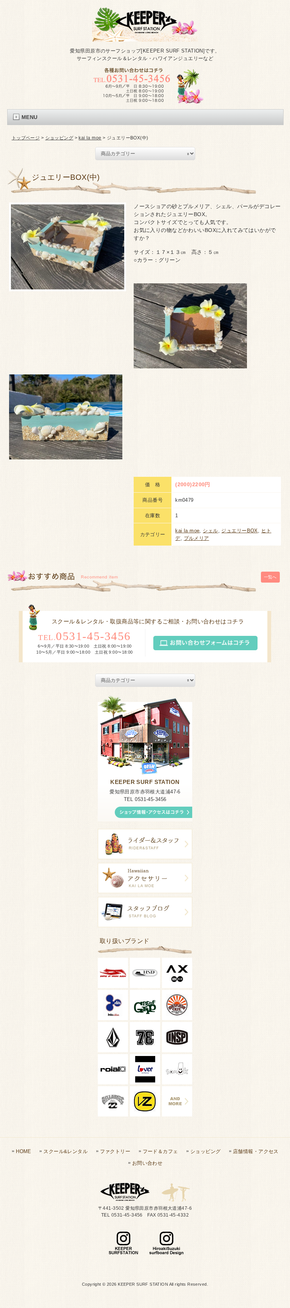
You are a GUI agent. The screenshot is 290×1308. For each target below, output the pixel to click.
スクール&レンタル (65, 1151)
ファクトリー (115, 1151)
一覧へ (270, 577)
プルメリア (196, 538)
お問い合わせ (147, 1163)
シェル (210, 530)
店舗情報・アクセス (256, 1151)
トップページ (26, 138)
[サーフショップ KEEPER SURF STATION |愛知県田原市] (145, 35)
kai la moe (90, 138)
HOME (23, 1151)
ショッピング (59, 138)
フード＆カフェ (160, 1151)
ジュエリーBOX (239, 530)
